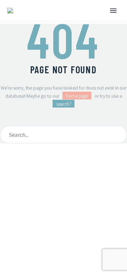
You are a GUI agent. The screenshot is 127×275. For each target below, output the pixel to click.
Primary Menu (113, 10)
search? (63, 103)
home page (77, 95)
